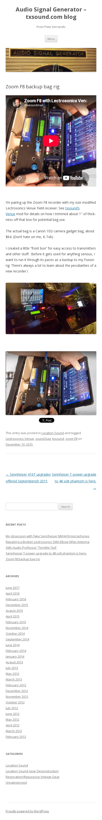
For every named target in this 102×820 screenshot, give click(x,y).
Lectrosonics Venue (20, 439)
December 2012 (17, 691)
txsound (58, 439)
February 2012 (16, 737)
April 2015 (12, 616)
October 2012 (15, 702)
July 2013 (12, 668)
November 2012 (17, 696)
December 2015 (17, 605)
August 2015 (14, 610)
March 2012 (14, 731)
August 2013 (14, 662)
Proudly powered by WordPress (27, 811)
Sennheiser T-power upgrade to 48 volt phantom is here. (74, 481)
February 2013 (16, 685)
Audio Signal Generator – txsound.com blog (51, 13)
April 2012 (12, 725)
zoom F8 (71, 439)
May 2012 (12, 719)
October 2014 (15, 633)
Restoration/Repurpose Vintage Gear (33, 777)
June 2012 (12, 714)
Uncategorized (16, 782)
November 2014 (17, 628)
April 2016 (12, 593)
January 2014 (15, 656)
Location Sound (53, 433)
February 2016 (16, 599)
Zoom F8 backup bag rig (23, 559)
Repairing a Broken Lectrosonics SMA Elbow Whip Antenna (47, 542)
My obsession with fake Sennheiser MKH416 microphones (47, 536)
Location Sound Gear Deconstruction (32, 771)
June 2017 (12, 588)
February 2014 (16, 651)
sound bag (43, 439)
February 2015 (16, 622)
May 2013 (12, 673)
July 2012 (12, 708)
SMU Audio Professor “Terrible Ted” (31, 547)
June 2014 (12, 645)
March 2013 (14, 679)
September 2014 (17, 639)
